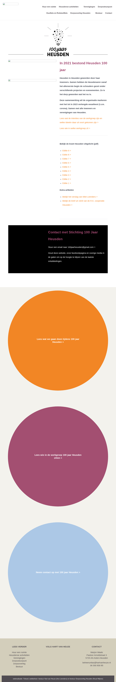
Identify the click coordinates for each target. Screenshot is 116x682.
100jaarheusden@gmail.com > (81, 247)
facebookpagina (79, 253)
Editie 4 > (66, 171)
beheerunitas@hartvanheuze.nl (96, 663)
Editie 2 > (66, 179)
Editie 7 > (66, 159)
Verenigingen (19, 658)
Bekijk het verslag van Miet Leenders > (80, 197)
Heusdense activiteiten (19, 655)
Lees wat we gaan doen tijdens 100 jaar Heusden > (58, 340)
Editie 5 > (66, 167)
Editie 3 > (66, 175)
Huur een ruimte (19, 652)
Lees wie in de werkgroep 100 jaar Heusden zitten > (58, 456)
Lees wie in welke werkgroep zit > (75, 128)
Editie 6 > (66, 163)
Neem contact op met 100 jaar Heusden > (58, 572)
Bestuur (19, 666)
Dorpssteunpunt (19, 661)
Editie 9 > (66, 151)
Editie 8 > (66, 155)
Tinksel (25, 679)
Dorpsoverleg (19, 664)
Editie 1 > (66, 183)
